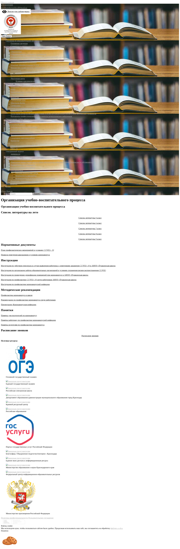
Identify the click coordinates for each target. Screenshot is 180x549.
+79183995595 (7, 5)
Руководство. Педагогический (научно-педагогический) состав (37, 57)
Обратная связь (17, 94)
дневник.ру (15, 154)
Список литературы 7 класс (90, 228)
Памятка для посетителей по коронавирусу (19, 315)
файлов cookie (117, 528)
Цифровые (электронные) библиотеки (27, 86)
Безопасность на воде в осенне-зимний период (35, 178)
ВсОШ (18, 73)
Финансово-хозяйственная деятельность (28, 67)
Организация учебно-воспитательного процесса (26, 119)
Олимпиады (16, 70)
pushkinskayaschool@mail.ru (14, 7)
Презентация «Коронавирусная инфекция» (18, 304)
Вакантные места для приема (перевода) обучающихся (33, 76)
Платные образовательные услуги (25, 65)
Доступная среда (18, 78)
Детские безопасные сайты (27, 173)
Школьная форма (18, 103)
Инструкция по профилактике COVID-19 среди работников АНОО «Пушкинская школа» (39, 279)
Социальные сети (18, 100)
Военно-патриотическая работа (24, 135)
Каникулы (15, 140)
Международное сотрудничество (24, 92)
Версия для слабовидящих (18, 11)
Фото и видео (11, 184)
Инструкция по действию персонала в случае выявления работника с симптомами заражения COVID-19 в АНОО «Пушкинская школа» (58, 265)
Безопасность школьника (26, 175)
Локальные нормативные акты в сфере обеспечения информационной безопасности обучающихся (52, 162)
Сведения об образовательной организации (24, 40)
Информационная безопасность (19, 159)
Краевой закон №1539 (20, 130)
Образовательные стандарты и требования (28, 54)
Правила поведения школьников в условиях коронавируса (25, 255)
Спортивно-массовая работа (23, 138)
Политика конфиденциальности (14, 518)
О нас (8, 186)
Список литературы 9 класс (90, 239)
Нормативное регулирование (23, 165)
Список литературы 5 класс (90, 218)
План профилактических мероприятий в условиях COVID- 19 (27, 250)
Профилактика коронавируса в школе (16, 295)
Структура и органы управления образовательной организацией (38, 46)
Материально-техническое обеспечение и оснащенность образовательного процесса (46, 59)
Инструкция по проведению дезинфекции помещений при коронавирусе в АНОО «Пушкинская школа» (44, 275)
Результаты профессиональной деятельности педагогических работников (41, 116)
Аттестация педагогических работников (22, 108)
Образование (16, 51)
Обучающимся (17, 170)
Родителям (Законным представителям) (27, 181)
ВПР (13, 121)
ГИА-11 (14, 148)
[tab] (6, 36)
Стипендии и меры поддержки (24, 62)
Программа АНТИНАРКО (22, 132)
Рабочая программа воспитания (24, 127)
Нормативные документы (21, 111)
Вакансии (15, 97)
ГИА (8, 143)
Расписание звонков (90, 335)
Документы (15, 49)
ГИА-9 (14, 146)
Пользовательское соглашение (41, 518)
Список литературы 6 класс (90, 223)
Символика (15, 105)
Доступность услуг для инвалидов (30, 84)
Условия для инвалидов (25, 81)
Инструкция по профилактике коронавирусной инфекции (25, 284)
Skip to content (7, 2)
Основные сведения (19, 43)
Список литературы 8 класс (90, 234)
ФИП (13, 89)
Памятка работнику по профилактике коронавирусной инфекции (28, 320)
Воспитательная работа (15, 124)
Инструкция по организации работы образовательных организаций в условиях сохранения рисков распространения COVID (53, 270)
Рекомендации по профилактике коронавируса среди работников (28, 300)
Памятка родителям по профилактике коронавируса (22, 325)
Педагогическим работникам (23, 167)
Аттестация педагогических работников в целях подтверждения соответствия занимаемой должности (53, 113)
